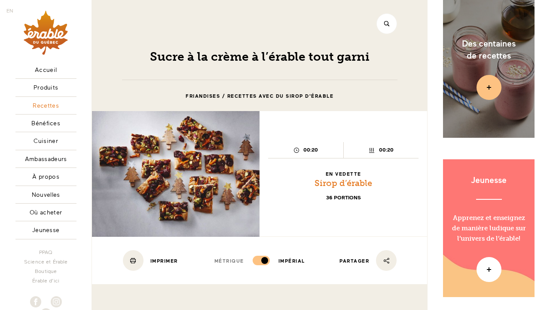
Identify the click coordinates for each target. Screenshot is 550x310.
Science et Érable (46, 261)
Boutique (46, 270)
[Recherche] (386, 23)
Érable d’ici (45, 280)
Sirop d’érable (343, 183)
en (9, 10)
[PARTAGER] (386, 260)
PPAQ (46, 251)
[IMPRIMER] (133, 260)
